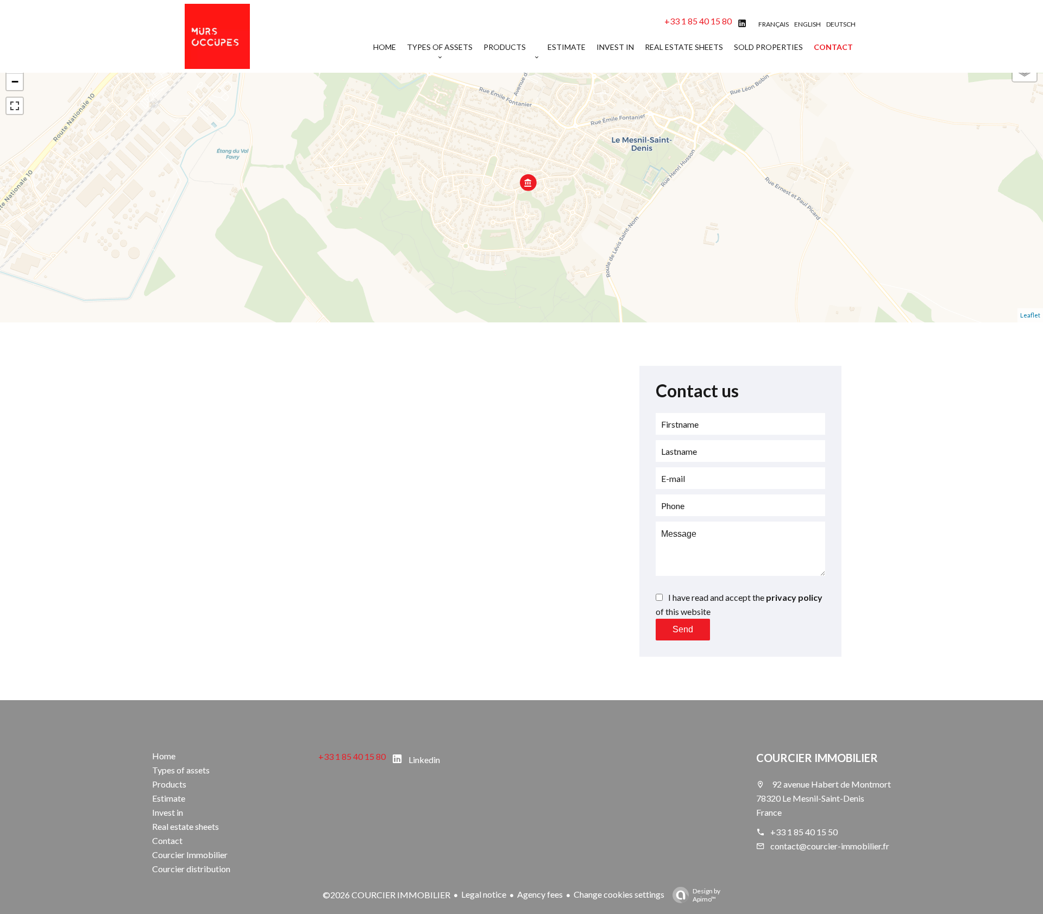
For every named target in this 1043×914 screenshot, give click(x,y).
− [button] (14, 81)
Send (683, 629)
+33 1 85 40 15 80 (698, 21)
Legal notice (483, 894)
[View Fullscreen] (15, 106)
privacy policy (794, 597)
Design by (706, 895)
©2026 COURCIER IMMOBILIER (386, 895)
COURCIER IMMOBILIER (817, 757)
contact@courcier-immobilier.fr (829, 846)
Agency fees (540, 894)
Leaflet (1030, 315)
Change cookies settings (619, 894)
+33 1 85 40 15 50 (804, 832)
